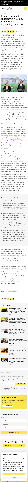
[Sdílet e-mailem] (13, 31)
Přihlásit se (21, 383)
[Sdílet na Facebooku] (8, 31)
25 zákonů (6, 3)
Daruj (20, 445)
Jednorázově (5, 424)
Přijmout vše (14, 474)
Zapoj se (8, 445)
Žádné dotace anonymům (7, 28)
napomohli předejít (15, 139)
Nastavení (14, 477)
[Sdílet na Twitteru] (11, 31)
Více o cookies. (19, 470)
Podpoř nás (8, 406)
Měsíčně (4, 417)
